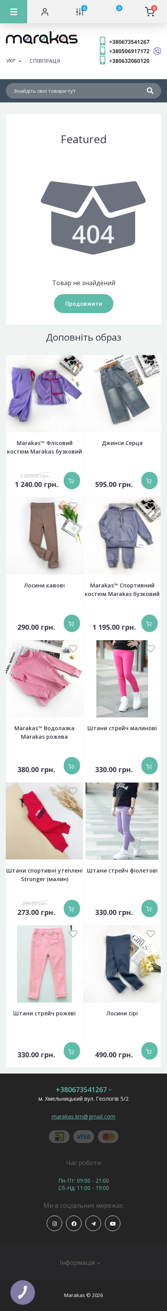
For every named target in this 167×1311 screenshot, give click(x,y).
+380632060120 (129, 60)
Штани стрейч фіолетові (122, 870)
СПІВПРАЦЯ (45, 60)
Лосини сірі (122, 1013)
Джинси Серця (122, 443)
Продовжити (83, 303)
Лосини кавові (44, 585)
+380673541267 (129, 41)
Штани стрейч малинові (122, 728)
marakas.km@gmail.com (84, 1116)
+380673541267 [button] (81, 1089)
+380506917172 (129, 51)
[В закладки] (73, 364)
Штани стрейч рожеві (44, 1013)
